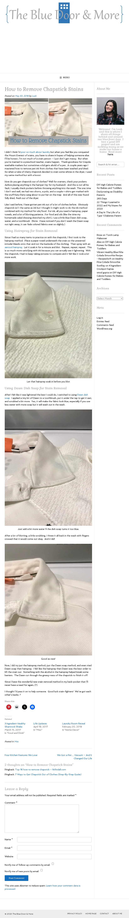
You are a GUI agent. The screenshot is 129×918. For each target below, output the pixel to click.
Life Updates (40, 723)
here (110, 154)
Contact (104, 914)
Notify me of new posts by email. (22, 871)
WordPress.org (104, 328)
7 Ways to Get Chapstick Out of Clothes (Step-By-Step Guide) (48, 774)
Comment (11, 802)
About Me (117, 914)
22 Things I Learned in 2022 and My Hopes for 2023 (109, 205)
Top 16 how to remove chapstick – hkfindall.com (40, 769)
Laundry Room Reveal (73, 723)
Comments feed (105, 325)
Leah (34, 96)
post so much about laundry (35, 152)
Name (9, 839)
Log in (100, 318)
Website (9, 856)
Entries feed (103, 321)
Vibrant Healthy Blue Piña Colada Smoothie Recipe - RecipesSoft (110, 255)
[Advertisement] (64, 49)
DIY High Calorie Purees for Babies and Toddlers (109, 245)
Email (8, 848)
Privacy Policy (74, 914)
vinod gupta (103, 272)
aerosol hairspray (13, 247)
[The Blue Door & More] (64, 13)
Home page (90, 914)
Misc (16, 741)
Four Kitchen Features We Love (21, 755)
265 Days (102, 198)
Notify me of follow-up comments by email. (27, 865)
